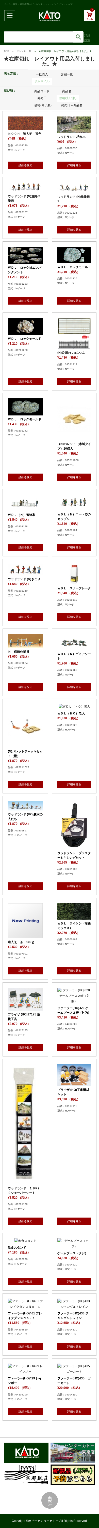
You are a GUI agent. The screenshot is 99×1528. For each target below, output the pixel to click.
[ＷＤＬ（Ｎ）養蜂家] (25, 508)
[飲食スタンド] (25, 1241)
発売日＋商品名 (71, 105)
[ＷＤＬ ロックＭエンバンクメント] (25, 261)
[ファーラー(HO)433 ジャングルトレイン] (74, 1307)
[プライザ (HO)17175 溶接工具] (25, 1007)
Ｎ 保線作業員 (18, 652)
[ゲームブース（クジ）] (74, 1246)
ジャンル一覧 (23, 51)
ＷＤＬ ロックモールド (74, 267)
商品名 (66, 91)
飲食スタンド (17, 1247)
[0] (89, 18)
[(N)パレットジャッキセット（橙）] (25, 744)
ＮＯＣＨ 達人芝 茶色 (24, 134)
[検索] (78, 37)
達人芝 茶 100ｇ (21, 942)
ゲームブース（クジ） (72, 1253)
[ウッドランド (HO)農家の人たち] (25, 807)
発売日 (41, 98)
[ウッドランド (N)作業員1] (74, 190)
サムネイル (42, 81)
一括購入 (42, 74)
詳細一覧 (67, 74)
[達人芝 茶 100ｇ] (25, 935)
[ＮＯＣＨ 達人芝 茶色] (25, 127)
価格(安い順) (67, 98)
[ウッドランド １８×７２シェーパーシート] (25, 1181)
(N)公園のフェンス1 (71, 353)
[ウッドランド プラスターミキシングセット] (74, 846)
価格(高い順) (43, 105)
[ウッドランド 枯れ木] (74, 130)
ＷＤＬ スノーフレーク (74, 588)
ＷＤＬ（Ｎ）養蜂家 (21, 515)
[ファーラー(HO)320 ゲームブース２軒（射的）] (74, 1001)
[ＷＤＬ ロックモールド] (74, 260)
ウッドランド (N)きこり (24, 579)
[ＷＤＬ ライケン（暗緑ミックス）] (74, 916)
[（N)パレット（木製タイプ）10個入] (74, 437)
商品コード (42, 91)
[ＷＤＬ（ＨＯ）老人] (74, 706)
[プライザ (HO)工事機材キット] (74, 1083)
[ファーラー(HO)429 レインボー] (25, 1371)
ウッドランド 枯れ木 (71, 137)
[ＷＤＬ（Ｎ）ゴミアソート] (74, 647)
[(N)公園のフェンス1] (74, 346)
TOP (6, 51)
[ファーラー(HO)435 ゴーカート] (74, 1371)
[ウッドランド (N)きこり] (25, 572)
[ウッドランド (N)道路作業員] (25, 189)
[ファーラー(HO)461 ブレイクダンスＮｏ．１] (25, 1307)
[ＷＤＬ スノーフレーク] (74, 581)
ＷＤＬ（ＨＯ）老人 (71, 713)
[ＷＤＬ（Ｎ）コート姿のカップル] (74, 507)
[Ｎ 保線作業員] (25, 645)
